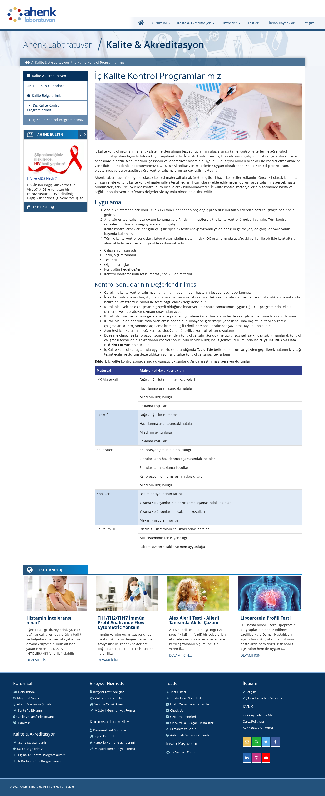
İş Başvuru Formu (183, 752)
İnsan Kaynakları (282, 23)
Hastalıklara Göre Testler (187, 698)
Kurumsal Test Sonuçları (109, 730)
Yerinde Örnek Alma (108, 704)
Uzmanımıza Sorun (182, 729)
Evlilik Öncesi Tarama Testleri (189, 704)
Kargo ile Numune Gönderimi (113, 742)
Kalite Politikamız (29, 710)
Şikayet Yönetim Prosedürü (264, 698)
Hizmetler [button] (230, 23)
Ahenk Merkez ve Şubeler (34, 704)
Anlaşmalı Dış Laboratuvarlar (190, 735)
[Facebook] (275, 742)
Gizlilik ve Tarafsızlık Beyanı (34, 716)
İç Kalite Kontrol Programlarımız (40, 761)
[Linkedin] (247, 758)
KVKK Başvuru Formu (258, 727)
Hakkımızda (26, 692)
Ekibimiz (23, 723)
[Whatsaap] (256, 742)
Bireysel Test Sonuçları (108, 692)
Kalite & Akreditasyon (52, 62)
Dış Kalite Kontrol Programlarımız (41, 755)
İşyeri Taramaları (105, 736)
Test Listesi (177, 692)
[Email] (247, 742)
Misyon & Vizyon (28, 698)
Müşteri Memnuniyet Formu (114, 710)
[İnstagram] (256, 758)
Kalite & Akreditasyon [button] (194, 23)
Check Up (176, 710)
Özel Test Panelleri (182, 716)
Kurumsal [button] (159, 23)
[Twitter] (266, 742)
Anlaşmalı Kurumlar (108, 698)
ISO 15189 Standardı (31, 742)
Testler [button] (254, 23)
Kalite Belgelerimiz (29, 749)
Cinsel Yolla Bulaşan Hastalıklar (191, 723)
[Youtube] (266, 758)
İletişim (308, 23)
